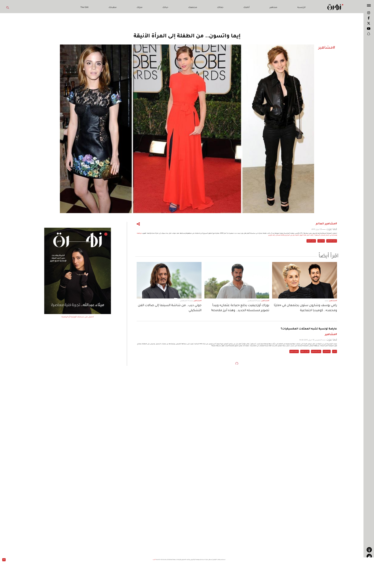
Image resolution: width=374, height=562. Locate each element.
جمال (334, 351)
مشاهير (273, 7)
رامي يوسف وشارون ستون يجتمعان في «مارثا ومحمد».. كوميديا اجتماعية (305, 308)
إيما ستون (321, 241)
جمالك (220, 7)
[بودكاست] (369, 549)
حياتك (165, 7)
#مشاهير (333, 301)
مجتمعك (192, 7)
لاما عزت (331, 229)
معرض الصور (311, 241)
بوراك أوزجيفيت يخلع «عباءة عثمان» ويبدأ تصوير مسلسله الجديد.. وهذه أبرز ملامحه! (240, 308)
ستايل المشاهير (331, 241)
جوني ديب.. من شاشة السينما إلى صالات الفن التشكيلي (170, 308)
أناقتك (246, 7)
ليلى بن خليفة (305, 351)
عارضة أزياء (327, 351)
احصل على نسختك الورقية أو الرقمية (78, 317)
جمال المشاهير (316, 351)
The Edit (84, 7)
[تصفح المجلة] (369, 556)
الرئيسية (301, 7)
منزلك (139, 7)
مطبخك (112, 7)
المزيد (154, 559)
